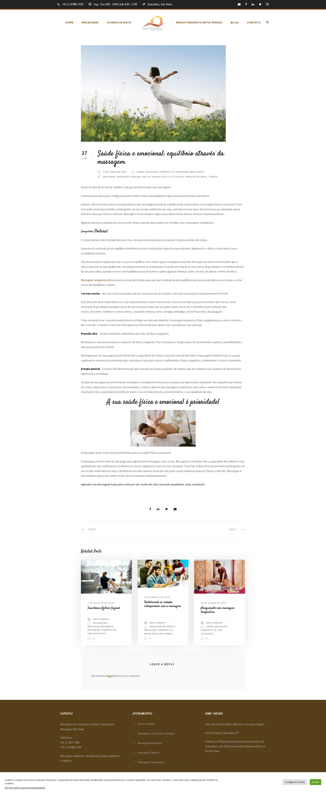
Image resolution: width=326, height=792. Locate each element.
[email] (239, 4)
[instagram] (267, 4)
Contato (254, 22)
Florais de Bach (119, 22)
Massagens (90, 22)
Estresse (178, 176)
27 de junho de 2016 (115, 172)
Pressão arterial (196, 176)
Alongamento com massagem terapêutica (217, 610)
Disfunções (100, 623)
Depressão (123, 176)
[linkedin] (253, 4)
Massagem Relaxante (100, 626)
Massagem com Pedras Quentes (156, 733)
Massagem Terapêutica (160, 172)
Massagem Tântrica (149, 752)
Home (69, 22)
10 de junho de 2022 (214, 602)
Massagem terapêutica (94, 280)
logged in (111, 676)
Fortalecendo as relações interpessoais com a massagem (162, 604)
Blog (235, 22)
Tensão (213, 176)
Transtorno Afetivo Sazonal (104, 608)
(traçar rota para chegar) (250, 724)
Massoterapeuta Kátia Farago (199, 22)
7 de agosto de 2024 (101, 602)
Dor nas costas (141, 176)
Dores (140, 172)
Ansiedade (109, 176)
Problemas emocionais (190, 172)
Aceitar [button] (315, 782)
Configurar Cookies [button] (295, 782)
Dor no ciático (161, 176)
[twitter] (260, 4)
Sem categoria (97, 633)
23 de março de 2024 (157, 597)
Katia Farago (101, 619)
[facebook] (246, 4)
